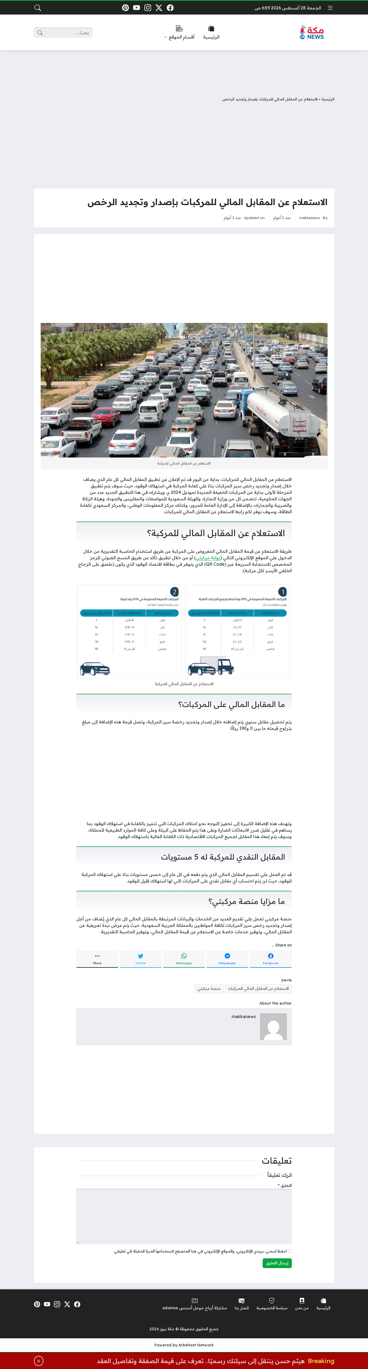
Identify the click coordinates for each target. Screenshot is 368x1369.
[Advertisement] (184, 69)
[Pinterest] (125, 7)
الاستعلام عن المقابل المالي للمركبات (258, 988)
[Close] (39, 1361)
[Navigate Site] (330, 7)
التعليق (285, 1185)
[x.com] (159, 7)
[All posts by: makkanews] (273, 1026)
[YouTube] (136, 7)
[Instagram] (147, 7)
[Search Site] (37, 7)
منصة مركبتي (209, 988)
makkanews (309, 217)
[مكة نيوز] (312, 32)
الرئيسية (328, 99)
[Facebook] (170, 7)
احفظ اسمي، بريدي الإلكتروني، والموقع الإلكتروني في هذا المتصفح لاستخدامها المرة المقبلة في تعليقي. (200, 1251)
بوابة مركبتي (208, 557)
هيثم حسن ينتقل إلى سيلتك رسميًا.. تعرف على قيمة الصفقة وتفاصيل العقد (201, 1361)
